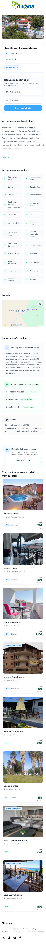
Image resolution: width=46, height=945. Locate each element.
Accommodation (13, 929)
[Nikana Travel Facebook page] (20, 938)
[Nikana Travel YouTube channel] (15, 938)
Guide (25, 929)
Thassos (18, 53)
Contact (5, 932)
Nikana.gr (7, 923)
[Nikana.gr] (23, 5)
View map (10, 59)
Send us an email (23, 460)
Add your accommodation (34, 932)
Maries (11, 53)
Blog (34, 929)
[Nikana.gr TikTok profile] (9, 938)
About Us (16, 932)
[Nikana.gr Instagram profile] (4, 938)
